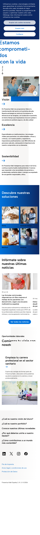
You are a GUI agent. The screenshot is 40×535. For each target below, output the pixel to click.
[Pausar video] (35, 93)
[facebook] (26, 454)
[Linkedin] (4, 454)
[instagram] (18, 454)
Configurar (19, 34)
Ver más (2, 68)
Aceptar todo (19, 28)
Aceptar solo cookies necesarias (19, 22)
